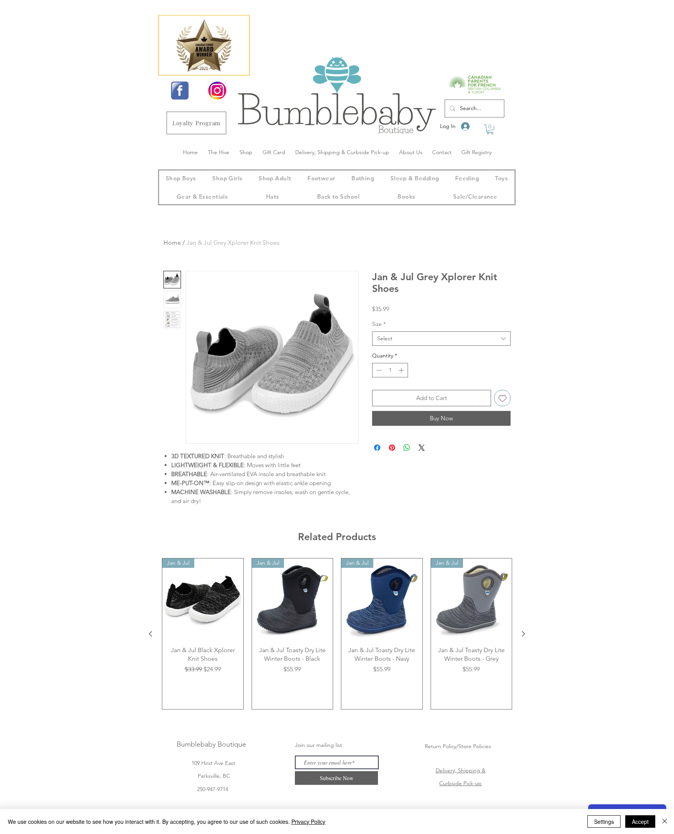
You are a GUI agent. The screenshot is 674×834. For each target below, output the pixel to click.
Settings (604, 821)
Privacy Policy (308, 821)
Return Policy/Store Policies (458, 746)
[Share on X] (421, 447)
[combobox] (441, 338)
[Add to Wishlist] (502, 398)
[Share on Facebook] (377, 447)
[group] (337, 634)
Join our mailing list (318, 745)
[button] (490, 129)
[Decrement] (378, 370)
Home (172, 242)
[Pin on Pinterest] (392, 447)
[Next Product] (523, 633)
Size (379, 323)
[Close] (664, 821)
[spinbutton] (390, 370)
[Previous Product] (150, 633)
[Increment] (402, 370)
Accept (640, 821)
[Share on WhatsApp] (406, 447)
